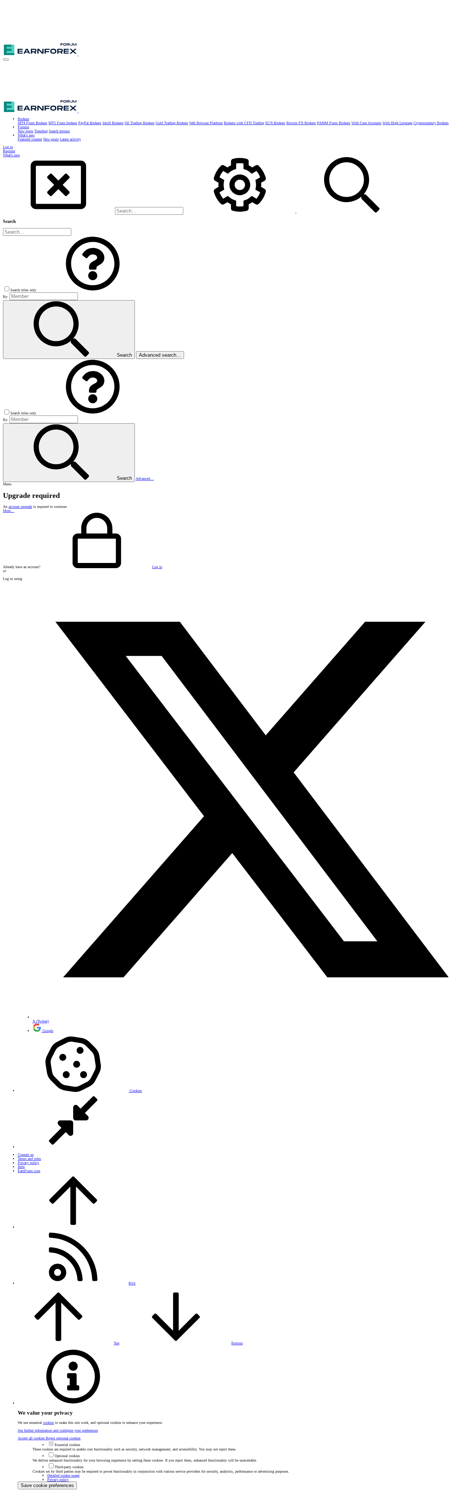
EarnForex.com (29, 1171)
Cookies (135, 1091)
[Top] (73, 1227)
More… (8, 511)
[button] (6, 59)
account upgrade (20, 507)
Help (21, 1167)
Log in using (12, 579)
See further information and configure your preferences (58, 1430)
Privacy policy (28, 1163)
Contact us (26, 1155)
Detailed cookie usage (63, 1475)
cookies (48, 1423)
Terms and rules (29, 1159)
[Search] (240, 211)
